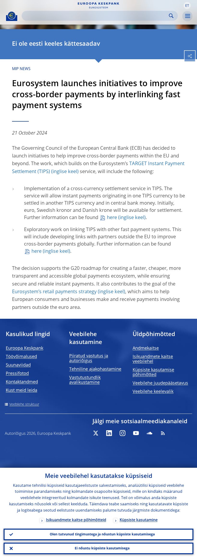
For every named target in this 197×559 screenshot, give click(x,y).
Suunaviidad (18, 365)
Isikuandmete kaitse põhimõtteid (76, 520)
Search (171, 16)
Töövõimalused (21, 357)
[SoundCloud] (149, 433)
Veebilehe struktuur (24, 404)
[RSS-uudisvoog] (163, 433)
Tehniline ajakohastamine (95, 369)
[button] (187, 5)
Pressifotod (17, 373)
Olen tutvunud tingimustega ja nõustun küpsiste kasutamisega (102, 534)
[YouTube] (136, 433)
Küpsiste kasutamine (139, 520)
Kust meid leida (21, 390)
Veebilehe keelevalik (153, 392)
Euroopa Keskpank (24, 348)
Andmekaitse (146, 348)
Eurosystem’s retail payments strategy (54, 292)
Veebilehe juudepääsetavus (160, 383)
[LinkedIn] (109, 433)
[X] (95, 433)
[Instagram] (122, 433)
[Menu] (187, 16)
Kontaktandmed (22, 382)
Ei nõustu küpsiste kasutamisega (102, 548)
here (112, 217)
